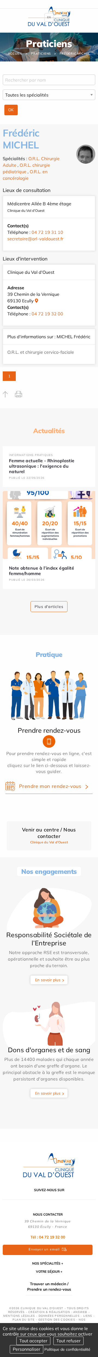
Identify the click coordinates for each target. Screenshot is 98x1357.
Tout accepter (33, 1340)
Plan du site (24, 1319)
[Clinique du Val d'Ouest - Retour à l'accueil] (49, 1164)
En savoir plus (48, 979)
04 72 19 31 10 (47, 232)
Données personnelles (59, 1316)
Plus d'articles (49, 606)
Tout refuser (68, 1340)
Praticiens (41, 53)
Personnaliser (26, 1349)
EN (49, 17)
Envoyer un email (44, 1249)
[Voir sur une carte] (36, 300)
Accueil (15, 53)
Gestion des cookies (56, 1319)
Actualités (49, 431)
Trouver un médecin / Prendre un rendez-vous (49, 1286)
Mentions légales (19, 1316)
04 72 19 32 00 (47, 313)
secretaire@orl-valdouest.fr (35, 238)
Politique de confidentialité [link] (67, 1349)
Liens (87, 1316)
